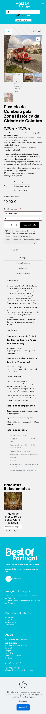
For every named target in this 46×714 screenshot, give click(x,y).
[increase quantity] (17, 225)
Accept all (23, 707)
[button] (38, 39)
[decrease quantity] (6, 225)
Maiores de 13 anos (20, 182)
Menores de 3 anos (20, 190)
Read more (23, 701)
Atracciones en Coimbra (22, 236)
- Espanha (9, 620)
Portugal (32, 234)
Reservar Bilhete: (29, 225)
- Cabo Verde (10, 622)
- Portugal (9, 617)
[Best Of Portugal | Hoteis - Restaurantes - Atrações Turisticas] (23, 4)
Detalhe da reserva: (12, 209)
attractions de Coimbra (31, 239)
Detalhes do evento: (23, 273)
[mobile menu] (43, 5)
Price (6, 186)
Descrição (23, 258)
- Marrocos (9, 625)
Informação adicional (23, 263)
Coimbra (7, 234)
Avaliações (23, 268)
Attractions (29, 231)
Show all (38, 31)
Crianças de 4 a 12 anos (21, 186)
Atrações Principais (18, 591)
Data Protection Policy (24, 697)
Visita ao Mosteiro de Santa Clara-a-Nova (13, 518)
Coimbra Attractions (19, 234)
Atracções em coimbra (13, 239)
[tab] (23, 258)
